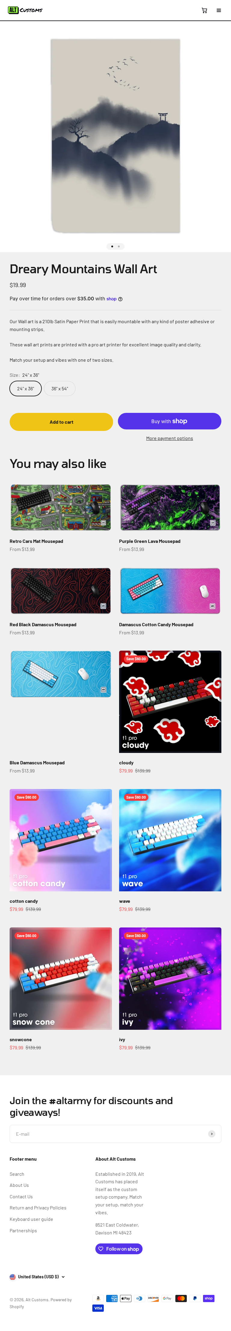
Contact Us (21, 1196)
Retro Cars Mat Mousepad (36, 541)
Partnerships (23, 1230)
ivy (122, 1039)
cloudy (126, 762)
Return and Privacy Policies (38, 1207)
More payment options (169, 438)
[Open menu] (218, 10)
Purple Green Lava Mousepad (149, 541)
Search (17, 1174)
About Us (19, 1185)
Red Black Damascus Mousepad (43, 624)
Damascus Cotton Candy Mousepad (156, 624)
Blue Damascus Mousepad (37, 762)
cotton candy (24, 901)
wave (124, 901)
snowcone (21, 1039)
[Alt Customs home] (25, 10)
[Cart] (204, 10)
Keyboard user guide (31, 1219)
